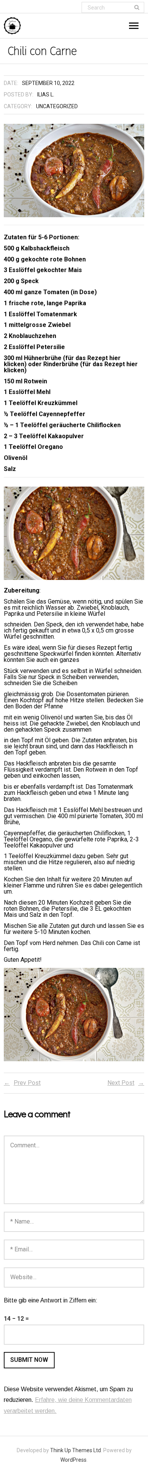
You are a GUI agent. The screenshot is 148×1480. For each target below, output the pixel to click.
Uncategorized (57, 106)
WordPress (73, 1460)
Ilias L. (45, 94)
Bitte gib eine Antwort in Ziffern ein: (51, 1300)
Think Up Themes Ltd (75, 1450)
